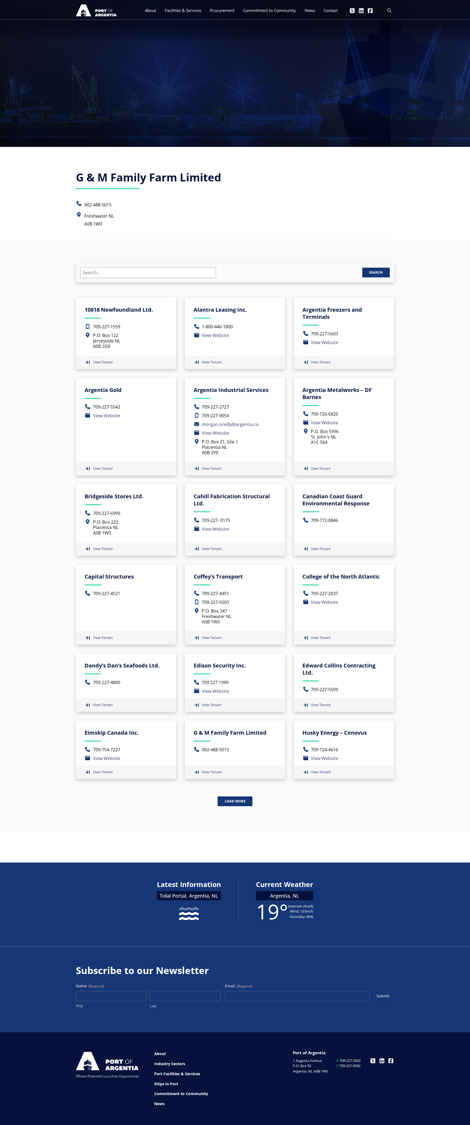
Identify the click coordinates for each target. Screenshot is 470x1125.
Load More (235, 801)
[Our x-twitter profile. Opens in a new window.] (352, 10)
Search (376, 272)
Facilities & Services (183, 10)
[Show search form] (389, 11)
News (310, 10)
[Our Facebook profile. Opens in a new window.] (370, 10)
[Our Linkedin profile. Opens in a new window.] (361, 10)
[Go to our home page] (96, 10)
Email (238, 985)
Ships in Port (166, 1083)
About (150, 10)
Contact (331, 10)
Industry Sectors (169, 1063)
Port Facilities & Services (177, 1073)
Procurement (222, 10)
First (79, 1005)
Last (153, 1005)
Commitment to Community (269, 10)
